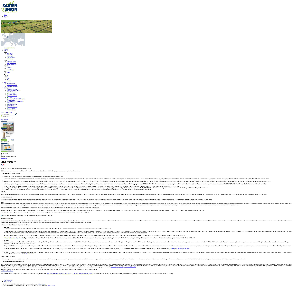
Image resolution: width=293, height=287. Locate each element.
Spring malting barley (12, 64)
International (17, 90)
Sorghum (6, 65)
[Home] (10, 12)
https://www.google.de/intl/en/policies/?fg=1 (178, 248)
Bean (8, 78)
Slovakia (14, 104)
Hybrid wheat (10, 54)
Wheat (5, 52)
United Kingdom (20, 98)
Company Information (9, 47)
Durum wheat (10, 56)
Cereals (5, 17)
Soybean (9, 80)
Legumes (6, 16)
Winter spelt (9, 58)
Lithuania (15, 107)
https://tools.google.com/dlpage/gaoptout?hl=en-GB (123, 267)
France (13, 93)
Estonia (13, 109)
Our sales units (7, 87)
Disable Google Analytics (7, 271)
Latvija (13, 108)
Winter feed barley (11, 61)
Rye (5, 68)
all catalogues (4, 158)
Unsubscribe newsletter (12, 86)
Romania (14, 96)
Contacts (6, 49)
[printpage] (2, 164)
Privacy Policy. (51, 285)
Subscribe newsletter (12, 85)
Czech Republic (20, 101)
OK (2, 285)
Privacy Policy (8, 112)
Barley (5, 60)
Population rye (10, 69)
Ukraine (14, 92)
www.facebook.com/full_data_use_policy (14, 238)
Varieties (6, 50)
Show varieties (4, 119)
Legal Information (8, 280)
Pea (7, 79)
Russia (13, 100)
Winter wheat (10, 53)
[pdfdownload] (4, 164)
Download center (11, 83)
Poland (13, 103)
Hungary (14, 94)
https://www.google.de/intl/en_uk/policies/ (83, 273)
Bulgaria (10, 97)
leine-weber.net (42, 284)
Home (2, 112)
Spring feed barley (11, 63)
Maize (5, 15)
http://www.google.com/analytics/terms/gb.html (58, 273)
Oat (4, 74)
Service (5, 82)
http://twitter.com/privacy (28, 253)
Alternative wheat (11, 57)
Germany (14, 89)
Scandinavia (11, 105)
